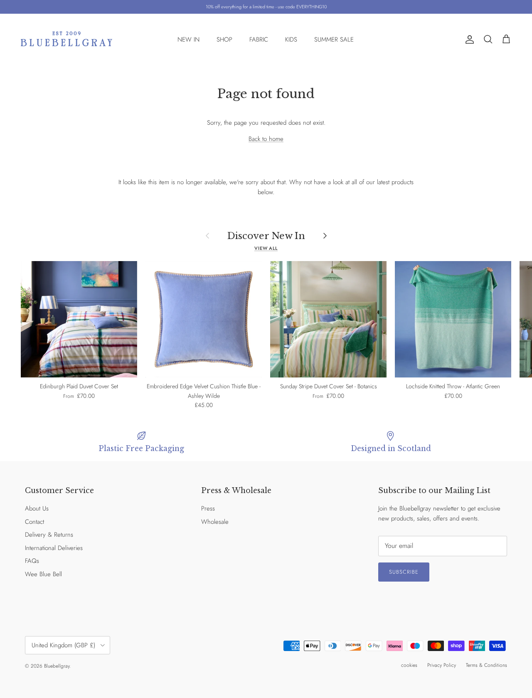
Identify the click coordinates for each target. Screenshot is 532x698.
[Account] (468, 39)
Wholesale (215, 521)
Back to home (266, 138)
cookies (409, 665)
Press (208, 508)
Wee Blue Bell (43, 574)
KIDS (291, 39)
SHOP (224, 39)
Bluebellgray (56, 666)
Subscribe (404, 572)
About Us (37, 508)
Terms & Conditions (486, 665)
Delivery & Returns (49, 534)
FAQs (32, 560)
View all (266, 248)
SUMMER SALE (334, 39)
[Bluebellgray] (66, 39)
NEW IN (188, 39)
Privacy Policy (441, 665)
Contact (34, 521)
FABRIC (258, 39)
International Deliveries (54, 547)
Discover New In (266, 236)
